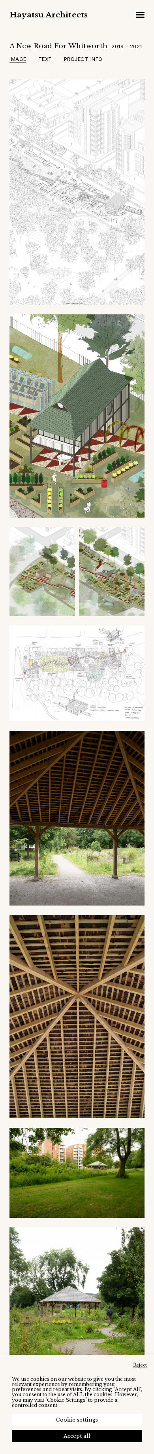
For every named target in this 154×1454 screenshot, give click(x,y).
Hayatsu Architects (48, 14)
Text (45, 59)
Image (17, 59)
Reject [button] (140, 1365)
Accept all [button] (77, 1436)
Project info (83, 59)
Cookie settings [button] (77, 1419)
